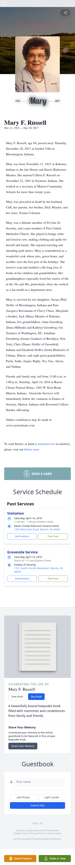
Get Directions (22, 536)
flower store (31, 449)
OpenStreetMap (41, 838)
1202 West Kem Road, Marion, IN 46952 (37, 529)
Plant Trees (53, 536)
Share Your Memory (22, 746)
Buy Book (36, 696)
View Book (17, 696)
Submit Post (37, 805)
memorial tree (46, 444)
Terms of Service (47, 833)
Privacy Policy (27, 833)
